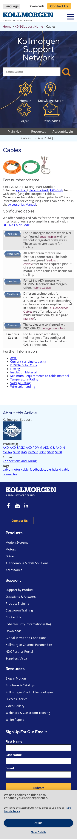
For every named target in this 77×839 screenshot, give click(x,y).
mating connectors (53, 328)
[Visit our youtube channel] (17, 506)
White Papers (15, 720)
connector (10, 474)
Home (7, 26)
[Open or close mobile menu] (70, 16)
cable (6, 469)
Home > (25, 101)
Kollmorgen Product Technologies (29, 692)
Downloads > (51, 121)
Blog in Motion (16, 678)
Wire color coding (22, 387)
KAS (24, 452)
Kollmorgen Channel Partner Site (29, 645)
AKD (6, 448)
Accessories (14, 570)
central (21, 190)
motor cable (20, 469)
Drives (10, 556)
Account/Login (63, 131)
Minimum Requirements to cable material (39, 376)
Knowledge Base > (51, 101)
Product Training (17, 603)
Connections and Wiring (20, 461)
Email (10, 768)
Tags (6, 466)
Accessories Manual (22, 204)
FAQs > (24, 121)
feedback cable (40, 469)
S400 (16, 452)
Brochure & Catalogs (20, 685)
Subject (8, 457)
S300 (42, 452)
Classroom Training (19, 610)
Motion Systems (17, 542)
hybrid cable (60, 469)
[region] (38, 814)
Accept (38, 822)
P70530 (33, 452)
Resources (15, 669)
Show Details (38, 832)
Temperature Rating (24, 379)
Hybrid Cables (42, 288)
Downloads (36, 6)
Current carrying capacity (28, 362)
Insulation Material (23, 372)
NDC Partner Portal (19, 652)
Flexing (15, 369)
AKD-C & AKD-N (54, 447)
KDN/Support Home (29, 26)
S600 (50, 452)
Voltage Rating (20, 383)
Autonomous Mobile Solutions (27, 563)
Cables (7, 452)
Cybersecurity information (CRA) (28, 624)
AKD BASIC (17, 447)
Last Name (14, 755)
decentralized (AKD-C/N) (46, 190)
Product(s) (10, 444)
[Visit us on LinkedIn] (27, 506)
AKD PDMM (34, 447)
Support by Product (19, 590)
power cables (47, 237)
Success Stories (16, 699)
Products (14, 533)
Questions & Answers (21, 597)
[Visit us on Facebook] (9, 506)
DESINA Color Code (16, 225)
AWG (13, 358)
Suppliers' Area (16, 658)
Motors (11, 549)
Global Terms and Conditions (26, 638)
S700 (58, 452)
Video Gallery (15, 706)
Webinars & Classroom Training (28, 713)
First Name (14, 741)
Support (13, 580)
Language (11, 6)
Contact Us (59, 6)
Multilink (28, 319)
